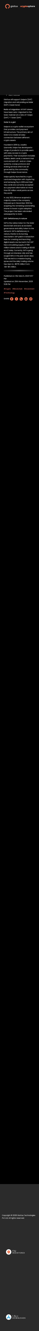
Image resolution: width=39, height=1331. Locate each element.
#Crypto (7, 289)
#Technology (9, 293)
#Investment (29, 289)
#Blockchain (17, 289)
